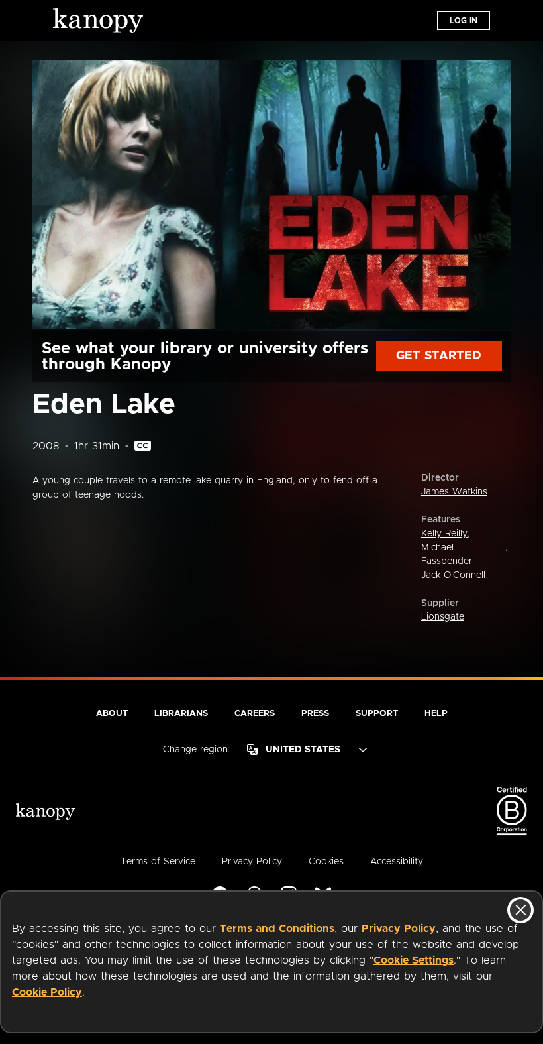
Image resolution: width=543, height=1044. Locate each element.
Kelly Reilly (444, 533)
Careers (254, 713)
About (112, 713)
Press (315, 713)
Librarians (181, 713)
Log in (463, 21)
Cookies (326, 861)
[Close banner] (520, 910)
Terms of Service (158, 861)
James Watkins (454, 491)
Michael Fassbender (446, 554)
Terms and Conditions (277, 928)
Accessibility (396, 861)
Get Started (438, 356)
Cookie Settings (413, 960)
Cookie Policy (47, 992)
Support (377, 713)
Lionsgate (442, 617)
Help (436, 713)
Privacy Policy (399, 928)
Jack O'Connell (453, 575)
